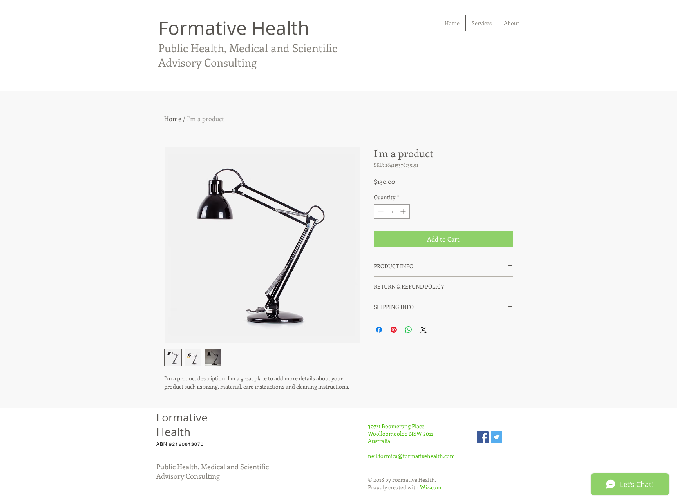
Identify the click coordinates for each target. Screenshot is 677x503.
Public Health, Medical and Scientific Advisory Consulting (247, 54)
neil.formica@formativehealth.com (411, 455)
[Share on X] (423, 329)
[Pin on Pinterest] (393, 329)
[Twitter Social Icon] (496, 437)
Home (172, 118)
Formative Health (233, 27)
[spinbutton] (392, 211)
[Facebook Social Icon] (483, 437)
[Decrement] (380, 211)
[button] (482, 23)
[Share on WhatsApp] (408, 329)
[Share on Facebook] (379, 329)
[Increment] (404, 211)
